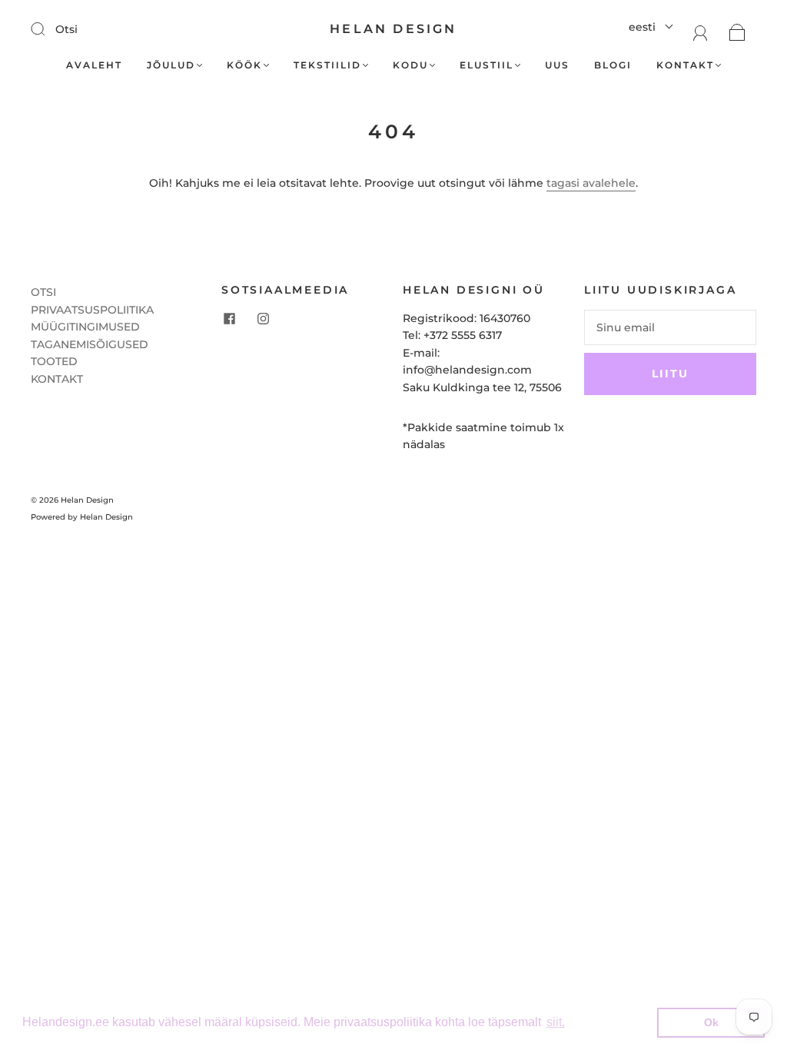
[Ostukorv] (737, 31)
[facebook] (229, 319)
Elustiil (486, 65)
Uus (557, 65)
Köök (244, 65)
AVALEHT (94, 65)
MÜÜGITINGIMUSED (85, 327)
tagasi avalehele (591, 183)
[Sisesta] (48, 28)
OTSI (43, 292)
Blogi (613, 65)
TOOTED (54, 361)
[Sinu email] (670, 327)
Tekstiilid (327, 65)
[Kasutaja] (700, 31)
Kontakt (685, 65)
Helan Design (393, 29)
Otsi (66, 29)
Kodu (410, 65)
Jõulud (171, 65)
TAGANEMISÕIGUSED (89, 344)
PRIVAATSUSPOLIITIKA (92, 310)
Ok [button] (711, 1022)
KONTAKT (57, 379)
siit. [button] (555, 1021)
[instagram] (263, 319)
